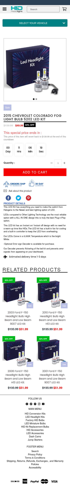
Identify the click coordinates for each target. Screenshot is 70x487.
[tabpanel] (35, 70)
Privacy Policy (35, 454)
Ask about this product (20, 190)
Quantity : (9, 162)
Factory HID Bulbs (35, 420)
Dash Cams (35, 436)
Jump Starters (35, 439)
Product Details (14, 203)
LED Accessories (35, 433)
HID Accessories (35, 429)
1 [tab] (34, 99)
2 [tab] (36, 99)
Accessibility (35, 467)
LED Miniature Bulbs (35, 423)
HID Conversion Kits (35, 413)
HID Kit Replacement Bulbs (35, 426)
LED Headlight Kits (35, 416)
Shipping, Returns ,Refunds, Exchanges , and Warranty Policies (35, 462)
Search (35, 451)
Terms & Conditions (35, 457)
